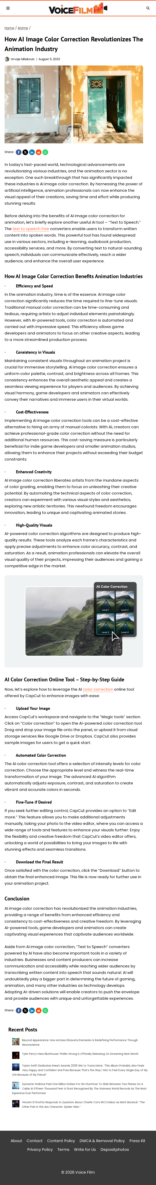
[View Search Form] (148, 8)
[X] (25, 152)
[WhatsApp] (45, 152)
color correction (98, 689)
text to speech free (31, 228)
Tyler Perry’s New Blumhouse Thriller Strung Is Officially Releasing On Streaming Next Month (80, 1054)
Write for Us (85, 1149)
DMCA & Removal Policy (102, 1140)
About (16, 1140)
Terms (63, 1149)
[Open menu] (8, 8)
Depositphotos (114, 1149)
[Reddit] (38, 152)
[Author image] (7, 59)
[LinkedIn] (32, 152)
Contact (35, 1140)
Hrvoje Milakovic (23, 59)
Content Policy (61, 1140)
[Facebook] (18, 152)
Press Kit (137, 1140)
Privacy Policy (40, 1149)
